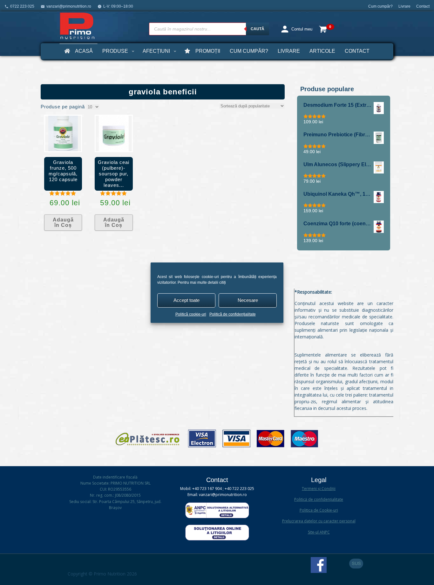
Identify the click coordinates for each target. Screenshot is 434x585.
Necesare (248, 300)
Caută (257, 29)
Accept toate (186, 300)
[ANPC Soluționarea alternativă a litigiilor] (217, 517)
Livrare (404, 6)
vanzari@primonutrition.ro (68, 6)
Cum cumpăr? (380, 6)
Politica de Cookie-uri (319, 510)
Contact (423, 6)
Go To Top (356, 563)
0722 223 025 (22, 6)
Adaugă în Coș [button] (63, 222)
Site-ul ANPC (319, 532)
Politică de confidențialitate (232, 314)
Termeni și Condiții (319, 488)
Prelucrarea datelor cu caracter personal (319, 521)
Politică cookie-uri (190, 314)
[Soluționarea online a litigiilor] (217, 539)
